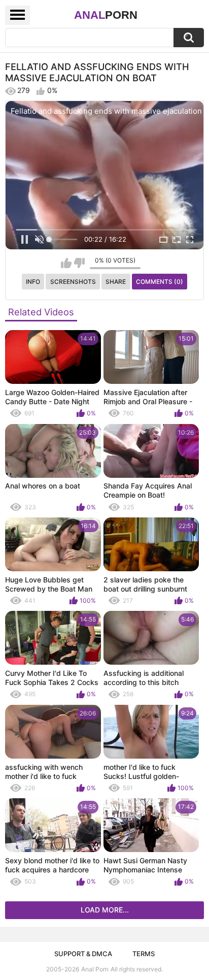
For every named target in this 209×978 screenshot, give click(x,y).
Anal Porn (95, 969)
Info (33, 281)
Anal (105, 15)
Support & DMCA (83, 954)
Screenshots (73, 281)
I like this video (66, 263)
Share (116, 281)
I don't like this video (79, 263)
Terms (143, 954)
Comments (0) (159, 281)
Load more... (105, 909)
